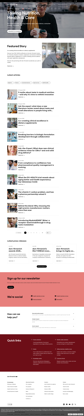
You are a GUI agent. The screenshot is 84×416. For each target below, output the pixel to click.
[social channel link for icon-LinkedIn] (63, 404)
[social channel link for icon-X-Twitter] (75, 404)
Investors (46, 382)
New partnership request (37, 313)
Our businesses (10, 8)
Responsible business (30, 393)
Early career (65, 393)
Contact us (28, 398)
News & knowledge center (30, 8)
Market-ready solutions (62, 339)
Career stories (66, 389)
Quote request (35, 326)
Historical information (49, 391)
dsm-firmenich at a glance (50, 384)
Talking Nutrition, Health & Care (64, 349)
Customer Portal (61, 358)
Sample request (35, 319)
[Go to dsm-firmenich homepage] (12, 4)
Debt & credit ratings (48, 393)
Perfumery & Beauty (11, 384)
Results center (47, 386)
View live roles (66, 386)
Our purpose (28, 386)
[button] (71, 4)
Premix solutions (37, 339)
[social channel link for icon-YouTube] (69, 404)
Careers (64, 382)
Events (34, 349)
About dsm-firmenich (30, 382)
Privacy (60, 410)
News (27, 391)
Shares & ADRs (47, 389)
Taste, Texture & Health (12, 386)
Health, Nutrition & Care (19, 8)
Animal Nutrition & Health (12, 391)
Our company (29, 384)
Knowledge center (37, 358)
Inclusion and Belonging (68, 391)
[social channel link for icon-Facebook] (66, 404)
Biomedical (59, 299)
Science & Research (30, 389)
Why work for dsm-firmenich (69, 384)
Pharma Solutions (37, 299)
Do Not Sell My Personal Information (70, 410)
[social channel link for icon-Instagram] (72, 404)
